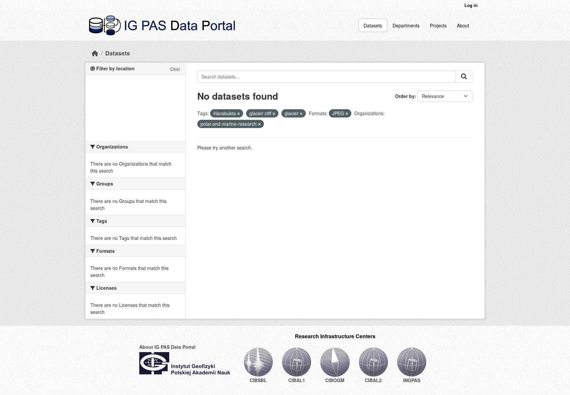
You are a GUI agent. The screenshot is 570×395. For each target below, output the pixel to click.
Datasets (373, 25)
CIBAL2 (373, 380)
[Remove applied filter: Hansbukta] (238, 113)
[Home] (95, 53)
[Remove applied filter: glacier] (301, 113)
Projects (438, 25)
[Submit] (464, 76)
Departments (406, 25)
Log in (471, 5)
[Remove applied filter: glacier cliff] (273, 113)
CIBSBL (258, 380)
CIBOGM (334, 380)
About (463, 25)
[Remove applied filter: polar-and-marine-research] (259, 124)
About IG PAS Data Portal (167, 347)
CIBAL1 (296, 380)
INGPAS (411, 380)
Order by (405, 96)
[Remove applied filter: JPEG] (346, 113)
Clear (175, 69)
